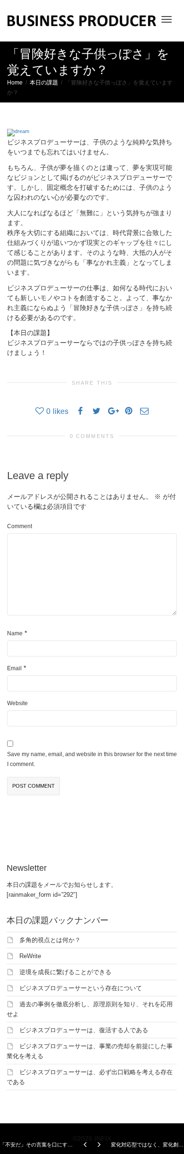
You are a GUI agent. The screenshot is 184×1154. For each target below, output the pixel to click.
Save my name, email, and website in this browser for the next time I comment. (92, 759)
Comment (19, 526)
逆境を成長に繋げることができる (65, 972)
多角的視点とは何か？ (50, 939)
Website (17, 703)
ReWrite (30, 956)
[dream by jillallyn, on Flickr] (18, 132)
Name (15, 633)
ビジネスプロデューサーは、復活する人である (83, 1030)
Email (14, 668)
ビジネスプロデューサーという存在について (80, 988)
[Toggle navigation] (166, 19)
